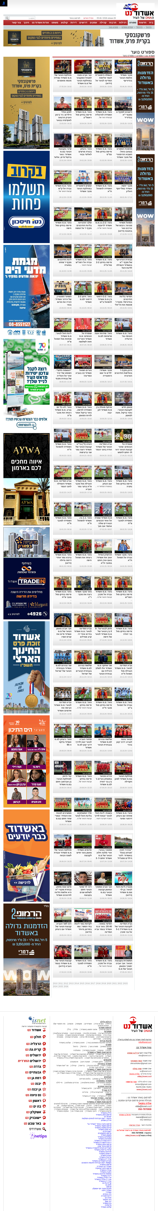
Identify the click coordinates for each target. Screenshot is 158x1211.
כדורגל (149, 27)
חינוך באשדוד (91, 1111)
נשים (109, 1105)
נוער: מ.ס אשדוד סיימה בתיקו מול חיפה (63, 225)
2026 (66, 986)
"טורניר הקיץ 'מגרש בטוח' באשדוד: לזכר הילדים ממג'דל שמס (125, 855)
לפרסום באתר (74, 18)
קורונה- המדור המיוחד (102, 1100)
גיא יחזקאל (107, 1200)
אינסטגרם (74, 1062)
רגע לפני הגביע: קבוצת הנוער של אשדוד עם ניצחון (63, 926)
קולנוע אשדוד (106, 1207)
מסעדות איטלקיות (61, 1033)
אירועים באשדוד (105, 1152)
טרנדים (85, 1092)
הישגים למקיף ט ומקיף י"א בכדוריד (124, 115)
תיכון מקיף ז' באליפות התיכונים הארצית (123, 373)
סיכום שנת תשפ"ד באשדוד (99, 1069)
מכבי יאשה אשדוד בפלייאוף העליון (124, 188)
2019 (104, 983)
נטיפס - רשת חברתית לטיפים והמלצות (96, 1118)
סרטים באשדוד (105, 1111)
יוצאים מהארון (103, 1026)
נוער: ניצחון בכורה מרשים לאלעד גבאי (85, 152)
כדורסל (139, 27)
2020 (109, 983)
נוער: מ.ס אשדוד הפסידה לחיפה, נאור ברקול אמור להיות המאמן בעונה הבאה (83, 412)
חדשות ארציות (105, 1029)
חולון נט (108, 1185)
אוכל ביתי (107, 1035)
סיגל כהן (108, 1198)
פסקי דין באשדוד (104, 1096)
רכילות (122, 22)
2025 (60, 986)
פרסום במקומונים (104, 1133)
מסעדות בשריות (105, 1033)
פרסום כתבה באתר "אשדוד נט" (99, 1124)
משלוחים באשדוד (104, 1137)
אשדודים (88, 1024)
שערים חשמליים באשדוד (101, 1161)
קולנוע (64, 22)
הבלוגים (107, 1077)
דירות (74, 22)
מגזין (109, 1048)
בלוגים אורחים (84, 1079)
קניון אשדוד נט (77, 1111)
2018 (98, 983)
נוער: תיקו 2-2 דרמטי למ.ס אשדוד (85, 299)
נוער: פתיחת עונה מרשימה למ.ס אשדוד (103, 336)
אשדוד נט (150, 55)
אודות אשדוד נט (40, 22)
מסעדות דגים (76, 1033)
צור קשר (16, 22)
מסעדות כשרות (72, 1037)
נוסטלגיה (77, 1050)
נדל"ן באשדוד (106, 1113)
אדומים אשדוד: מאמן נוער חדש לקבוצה (84, 853)
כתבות (108, 1050)
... (131, 83)
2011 (60, 983)
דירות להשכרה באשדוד (102, 1142)
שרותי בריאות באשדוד (102, 1150)
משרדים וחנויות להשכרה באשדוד (98, 1148)
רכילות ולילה (105, 1022)
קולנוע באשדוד (65, 1043)
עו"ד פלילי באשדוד (104, 1177)
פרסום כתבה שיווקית (103, 1168)
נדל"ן (69, 1029)
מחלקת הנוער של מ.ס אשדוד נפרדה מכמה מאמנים (62, 78)
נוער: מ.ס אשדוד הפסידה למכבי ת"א (63, 521)
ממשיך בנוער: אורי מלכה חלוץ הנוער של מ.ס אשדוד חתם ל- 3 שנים (104, 855)
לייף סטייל (106, 1090)
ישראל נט (107, 1117)
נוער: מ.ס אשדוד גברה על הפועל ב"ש (124, 705)
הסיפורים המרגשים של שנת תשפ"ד (97, 1073)
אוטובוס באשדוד (61, 1109)
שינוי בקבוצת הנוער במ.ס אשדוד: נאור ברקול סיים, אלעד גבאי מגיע (62, 154)
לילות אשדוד (98, 1062)
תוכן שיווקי (107, 1088)
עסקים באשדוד (63, 1111)
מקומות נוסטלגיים (104, 1083)
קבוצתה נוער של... (105, 117)
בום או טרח (99, 1024)
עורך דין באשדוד (105, 1181)
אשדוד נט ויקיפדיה (103, 1166)
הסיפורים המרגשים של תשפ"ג (82, 1054)
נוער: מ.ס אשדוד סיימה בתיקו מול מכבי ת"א (104, 705)
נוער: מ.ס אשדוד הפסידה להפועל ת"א (104, 188)
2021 (114, 983)
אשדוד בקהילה (104, 1063)
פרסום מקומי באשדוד (103, 1126)
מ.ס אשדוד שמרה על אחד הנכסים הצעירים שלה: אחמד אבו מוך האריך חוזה (103, 523)
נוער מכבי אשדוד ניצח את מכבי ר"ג (83, 594)
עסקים (93, 22)
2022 (120, 983)
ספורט (132, 22)
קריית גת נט (106, 1183)
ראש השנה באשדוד (94, 1107)
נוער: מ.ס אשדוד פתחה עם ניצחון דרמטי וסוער (124, 816)
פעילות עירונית (93, 1065)
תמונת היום (85, 1062)
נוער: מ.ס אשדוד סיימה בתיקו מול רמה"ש (124, 594)
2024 (55, 986)
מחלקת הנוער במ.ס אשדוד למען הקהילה (123, 779)
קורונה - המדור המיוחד (101, 1098)
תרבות (112, 22)
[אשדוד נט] (134, 1033)
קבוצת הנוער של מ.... (83, 708)
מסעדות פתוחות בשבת (75, 1035)
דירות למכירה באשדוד (102, 1141)
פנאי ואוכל (80, 1105)
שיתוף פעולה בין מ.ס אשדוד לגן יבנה (104, 410)
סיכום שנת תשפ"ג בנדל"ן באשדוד (70, 1058)
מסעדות (107, 1031)
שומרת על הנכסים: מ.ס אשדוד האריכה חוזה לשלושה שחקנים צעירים (84, 339)
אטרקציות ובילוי (97, 1092)
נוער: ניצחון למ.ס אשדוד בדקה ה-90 (63, 742)
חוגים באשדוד (79, 1043)
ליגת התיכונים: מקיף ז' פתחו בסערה (64, 262)
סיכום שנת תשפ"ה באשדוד (99, 1102)
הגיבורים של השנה (104, 1054)
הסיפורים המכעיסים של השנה (97, 1058)
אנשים (70, 1024)
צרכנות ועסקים (104, 1086)
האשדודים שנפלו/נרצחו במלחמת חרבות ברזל (93, 1075)
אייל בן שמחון (106, 1120)
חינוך (26, 22)
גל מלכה (108, 1205)
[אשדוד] (135, 20)
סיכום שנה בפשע (80, 1056)
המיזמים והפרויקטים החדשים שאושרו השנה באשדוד (90, 1104)
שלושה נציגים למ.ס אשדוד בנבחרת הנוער (105, 742)
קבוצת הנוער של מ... (104, 228)
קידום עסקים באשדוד (103, 1128)
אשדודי (108, 1192)
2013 (71, 983)
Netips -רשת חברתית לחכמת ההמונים (96, 1163)
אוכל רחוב (97, 1039)
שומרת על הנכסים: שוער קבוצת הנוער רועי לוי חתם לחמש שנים (123, 449)
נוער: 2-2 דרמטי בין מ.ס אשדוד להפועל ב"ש (104, 299)
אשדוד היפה (106, 1065)
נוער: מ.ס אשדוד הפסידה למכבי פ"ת (124, 521)
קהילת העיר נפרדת (96, 1067)
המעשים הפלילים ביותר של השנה (84, 1109)
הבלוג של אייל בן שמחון (102, 1079)
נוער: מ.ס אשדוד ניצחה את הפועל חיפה (83, 557)
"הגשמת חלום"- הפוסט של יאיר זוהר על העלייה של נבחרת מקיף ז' (63, 376)
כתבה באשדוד (105, 1172)
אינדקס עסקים (67, 1105)
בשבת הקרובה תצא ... (103, 818)
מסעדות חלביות (90, 1033)
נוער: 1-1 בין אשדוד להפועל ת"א (84, 521)
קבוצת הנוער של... (85, 782)
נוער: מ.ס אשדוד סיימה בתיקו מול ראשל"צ (83, 115)
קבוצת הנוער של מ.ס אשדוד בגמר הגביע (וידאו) (63, 963)
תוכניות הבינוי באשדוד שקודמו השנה (68, 1071)
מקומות (79, 1024)
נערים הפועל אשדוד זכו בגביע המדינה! (84, 373)
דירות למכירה (106, 1196)
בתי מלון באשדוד (104, 1129)
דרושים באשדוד (105, 1153)
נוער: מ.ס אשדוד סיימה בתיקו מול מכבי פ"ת (63, 594)
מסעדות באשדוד (104, 1139)
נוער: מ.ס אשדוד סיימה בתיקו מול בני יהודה (124, 631)
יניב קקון (108, 1201)
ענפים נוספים (127, 27)
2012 (66, 983)
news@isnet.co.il (144, 1089)
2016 (87, 983)
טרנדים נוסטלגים (72, 1083)
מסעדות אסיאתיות (94, 1035)
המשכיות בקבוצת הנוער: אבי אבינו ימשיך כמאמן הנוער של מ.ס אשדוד (123, 966)
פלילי (76, 1029)
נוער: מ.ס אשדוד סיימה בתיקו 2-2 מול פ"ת (104, 262)
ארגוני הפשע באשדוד (89, 1029)
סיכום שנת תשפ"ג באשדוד (99, 1052)
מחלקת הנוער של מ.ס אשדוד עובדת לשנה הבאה (62, 853)
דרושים (83, 22)
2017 (93, 983)
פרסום (108, 1187)
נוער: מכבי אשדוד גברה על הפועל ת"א (123, 557)
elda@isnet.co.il (144, 1076)
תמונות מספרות (89, 1050)
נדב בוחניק (107, 1194)
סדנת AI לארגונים (61, 1104)
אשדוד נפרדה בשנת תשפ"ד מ (69, 1073)
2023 (125, 983)
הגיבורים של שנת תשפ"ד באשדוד (98, 1071)
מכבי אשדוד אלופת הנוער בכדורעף (126, 78)
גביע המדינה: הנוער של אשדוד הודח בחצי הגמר (104, 447)
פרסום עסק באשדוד (103, 1115)
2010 (55, 983)
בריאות (82, 1065)
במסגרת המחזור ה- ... (103, 486)
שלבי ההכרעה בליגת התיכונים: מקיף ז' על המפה (83, 225)
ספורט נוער (113, 27)
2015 (82, 983)
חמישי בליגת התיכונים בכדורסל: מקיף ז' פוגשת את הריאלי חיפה (123, 302)
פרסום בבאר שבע (104, 1146)
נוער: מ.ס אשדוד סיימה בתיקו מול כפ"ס (104, 152)
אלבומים (107, 1060)
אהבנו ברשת (100, 1105)
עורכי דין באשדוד (88, 1096)
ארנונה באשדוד (105, 1157)
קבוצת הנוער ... (86, 265)
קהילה (103, 22)
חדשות (142, 22)
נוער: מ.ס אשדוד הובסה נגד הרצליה (124, 336)
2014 (77, 983)
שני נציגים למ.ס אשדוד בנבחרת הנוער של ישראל (63, 668)
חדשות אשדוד (105, 1027)
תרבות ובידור (105, 1041)
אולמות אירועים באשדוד (102, 1174)
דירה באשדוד (106, 1176)
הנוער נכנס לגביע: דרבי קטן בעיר (124, 742)
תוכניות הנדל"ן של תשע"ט (74, 1107)
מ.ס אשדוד (107, 1203)
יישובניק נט (106, 1131)
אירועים (108, 1062)
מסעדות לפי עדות (87, 1037)
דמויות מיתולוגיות (88, 1083)
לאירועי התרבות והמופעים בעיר (99, 1043)
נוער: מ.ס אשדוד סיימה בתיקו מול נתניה (124, 484)
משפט (55, 22)
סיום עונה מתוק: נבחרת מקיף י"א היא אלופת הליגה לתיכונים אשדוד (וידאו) (63, 892)
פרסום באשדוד (105, 1164)
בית (151, 22)
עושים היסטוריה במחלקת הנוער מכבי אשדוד (84, 188)
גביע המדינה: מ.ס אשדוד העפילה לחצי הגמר (62, 484)
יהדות (89, 1105)
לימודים (97, 1088)
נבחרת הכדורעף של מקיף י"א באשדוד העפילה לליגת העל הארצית (124, 265)
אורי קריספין (131, 1082)
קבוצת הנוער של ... (64, 191)
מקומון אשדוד (106, 1135)
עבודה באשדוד (105, 1170)
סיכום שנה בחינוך (96, 1056)
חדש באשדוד (86, 1088)
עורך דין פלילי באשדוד (102, 1179)
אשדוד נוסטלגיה (103, 1081)
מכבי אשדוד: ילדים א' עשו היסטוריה (105, 373)
